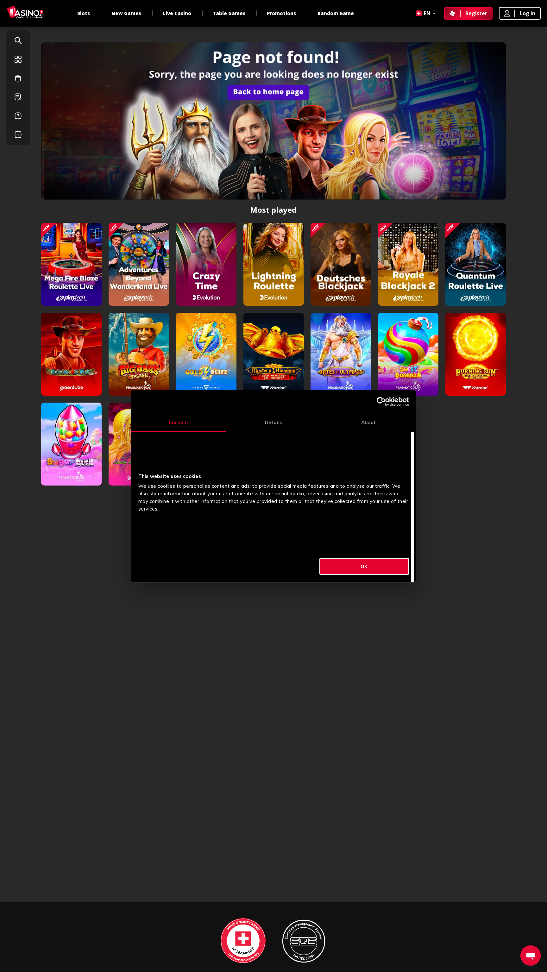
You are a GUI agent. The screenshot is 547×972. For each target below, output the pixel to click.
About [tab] (368, 422)
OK (364, 566)
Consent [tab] (178, 422)
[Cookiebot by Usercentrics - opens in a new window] (381, 401)
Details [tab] (273, 422)
